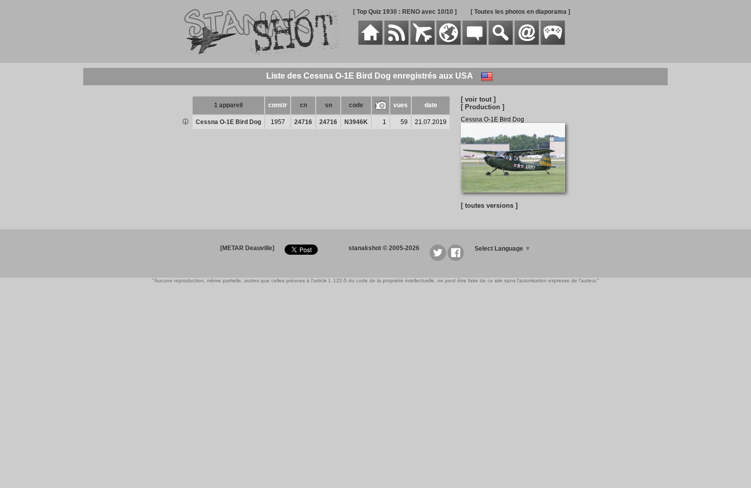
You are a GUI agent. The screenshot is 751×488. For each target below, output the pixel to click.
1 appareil (228, 105)
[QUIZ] (553, 42)
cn (303, 105)
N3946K (356, 122)
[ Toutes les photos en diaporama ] (520, 11)
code (356, 105)
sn (328, 105)
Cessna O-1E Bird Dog (228, 122)
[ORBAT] (422, 42)
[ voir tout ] (478, 99)
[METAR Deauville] (247, 248)
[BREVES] (396, 42)
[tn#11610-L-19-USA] (517, 198)
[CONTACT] (526, 42)
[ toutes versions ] (489, 205)
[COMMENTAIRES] (474, 42)
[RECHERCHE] (500, 42)
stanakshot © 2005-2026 (383, 248)
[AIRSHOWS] (448, 42)
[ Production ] (482, 107)
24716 (303, 122)
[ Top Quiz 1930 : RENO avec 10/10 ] (405, 11)
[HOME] (370, 42)
